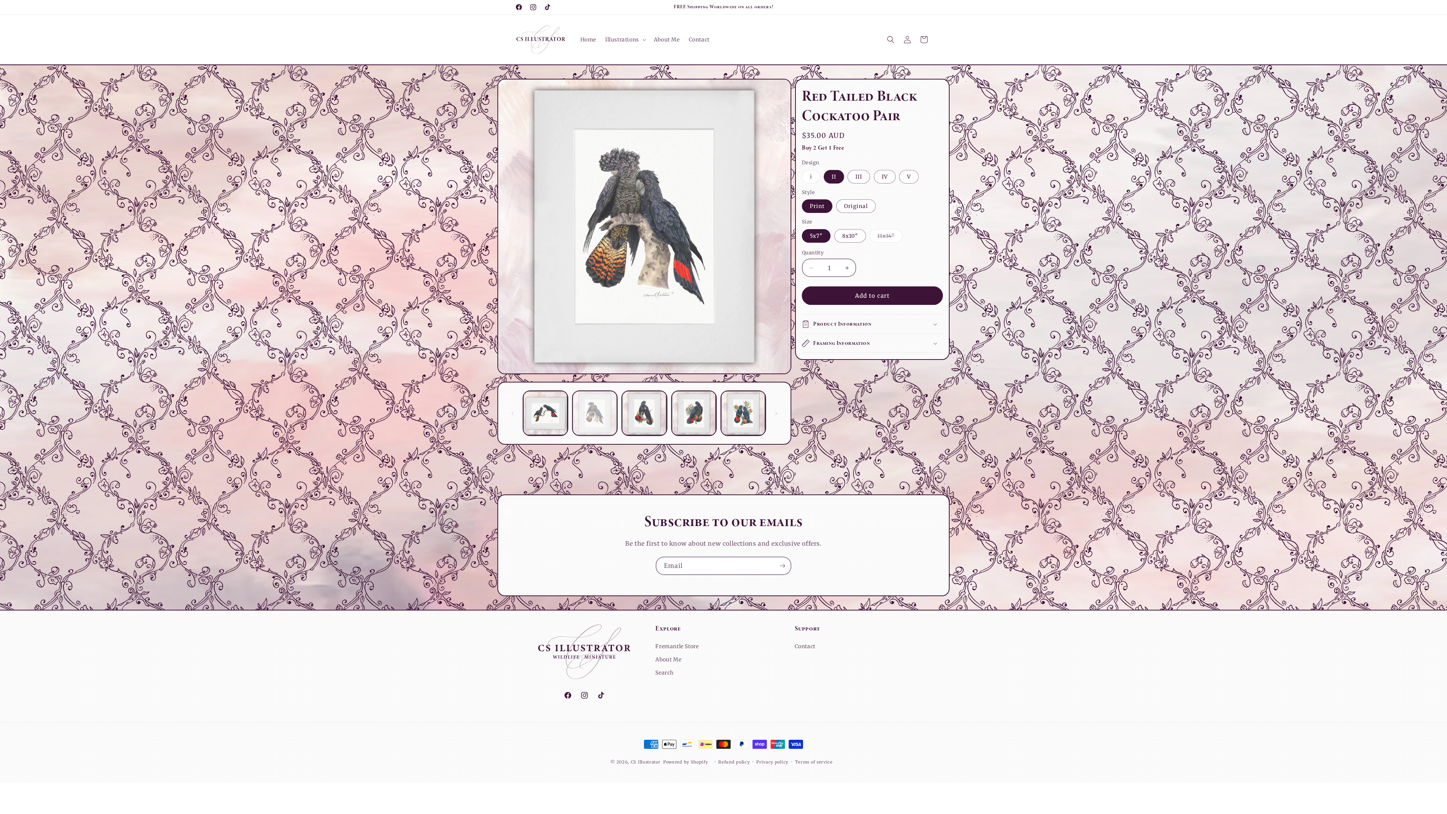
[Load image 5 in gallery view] (743, 413)
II (834, 176)
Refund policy (734, 762)
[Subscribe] (782, 566)
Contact (805, 646)
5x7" (816, 236)
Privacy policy (772, 762)
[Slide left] (512, 413)
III (858, 176)
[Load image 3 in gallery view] (644, 413)
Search (664, 672)
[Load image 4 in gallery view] (694, 413)
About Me (668, 659)
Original (856, 206)
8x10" (850, 236)
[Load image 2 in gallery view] (595, 413)
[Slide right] (776, 413)
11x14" (889, 237)
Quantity (813, 252)
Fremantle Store (677, 646)
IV (885, 176)
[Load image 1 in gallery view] (545, 413)
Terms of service (814, 762)
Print (817, 206)
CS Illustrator (646, 762)
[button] (625, 39)
